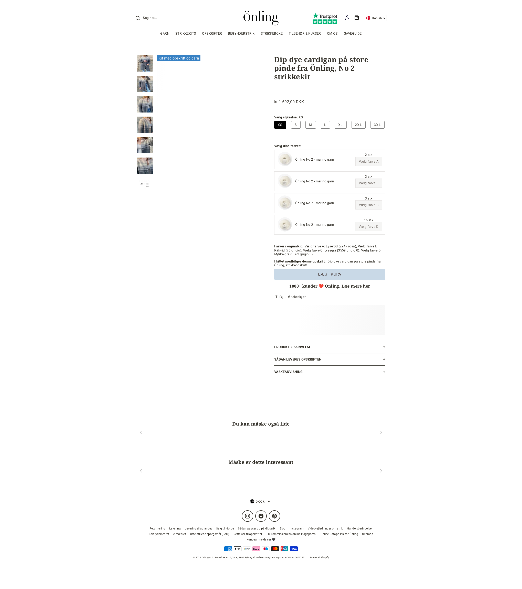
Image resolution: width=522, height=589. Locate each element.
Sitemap (367, 534)
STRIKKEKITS (185, 33)
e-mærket (179, 534)
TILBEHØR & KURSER (305, 33)
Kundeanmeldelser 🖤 (261, 539)
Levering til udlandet (198, 528)
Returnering (157, 528)
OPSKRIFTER (212, 33)
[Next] (381, 433)
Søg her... (150, 18)
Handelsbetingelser (360, 528)
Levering (175, 528)
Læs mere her (356, 286)
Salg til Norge (225, 528)
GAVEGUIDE (353, 33)
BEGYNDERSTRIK (241, 33)
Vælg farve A (368, 161)
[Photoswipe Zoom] (207, 121)
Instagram (297, 528)
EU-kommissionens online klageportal (291, 534)
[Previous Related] (141, 471)
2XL (358, 125)
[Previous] (141, 433)
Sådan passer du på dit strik (256, 528)
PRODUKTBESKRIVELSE (292, 347)
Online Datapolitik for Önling (339, 534)
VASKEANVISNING (288, 372)
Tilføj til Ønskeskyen (290, 297)
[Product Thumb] (145, 63)
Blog (283, 528)
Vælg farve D (368, 227)
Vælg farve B (368, 183)
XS (280, 125)
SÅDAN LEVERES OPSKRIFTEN (298, 359)
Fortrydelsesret (159, 534)
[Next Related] (381, 471)
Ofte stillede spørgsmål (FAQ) (209, 534)
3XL (377, 125)
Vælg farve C (368, 205)
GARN (164, 33)
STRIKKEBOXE (272, 33)
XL (340, 125)
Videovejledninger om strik (325, 528)
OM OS (332, 33)
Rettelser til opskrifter (247, 534)
